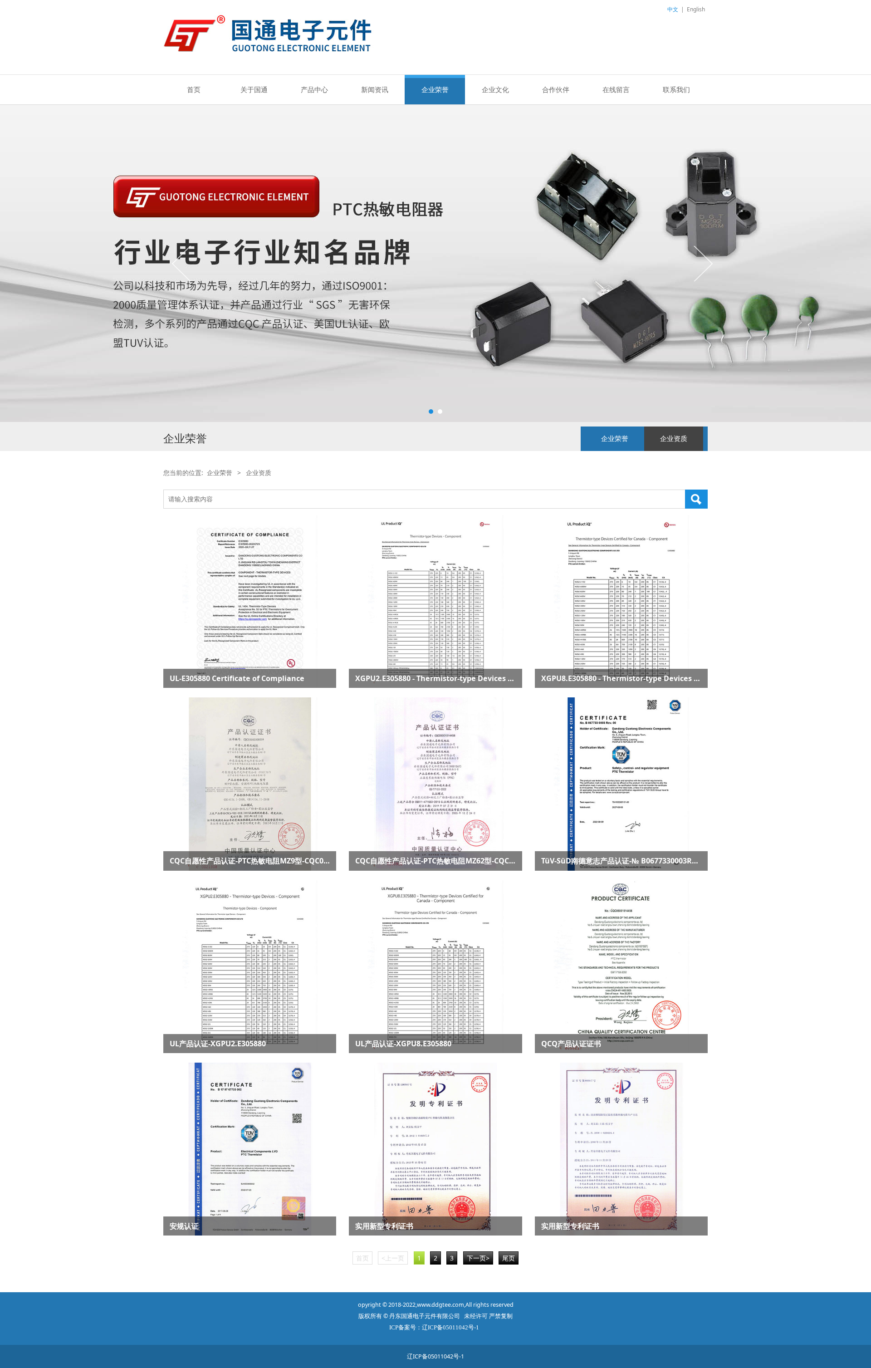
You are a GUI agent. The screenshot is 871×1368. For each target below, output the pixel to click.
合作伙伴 (555, 89)
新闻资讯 (374, 89)
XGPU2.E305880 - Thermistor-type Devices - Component (455, 678)
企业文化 (495, 89)
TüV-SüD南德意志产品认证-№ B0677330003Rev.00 (625, 861)
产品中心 (314, 89)
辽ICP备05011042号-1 (435, 1356)
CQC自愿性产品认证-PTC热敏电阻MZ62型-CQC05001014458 (454, 861)
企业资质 (673, 438)
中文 (672, 9)
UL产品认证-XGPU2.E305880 (218, 1044)
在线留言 (616, 89)
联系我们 (676, 89)
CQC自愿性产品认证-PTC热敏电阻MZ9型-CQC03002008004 (267, 861)
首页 (194, 89)
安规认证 (184, 1226)
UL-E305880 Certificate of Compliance (237, 678)
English (696, 9)
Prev (182, 263)
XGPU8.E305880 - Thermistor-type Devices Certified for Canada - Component (678, 678)
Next (702, 263)
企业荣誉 (435, 89)
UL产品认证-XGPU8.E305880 (403, 1044)
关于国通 (254, 89)
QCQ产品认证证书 (571, 1044)
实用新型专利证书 (384, 1226)
